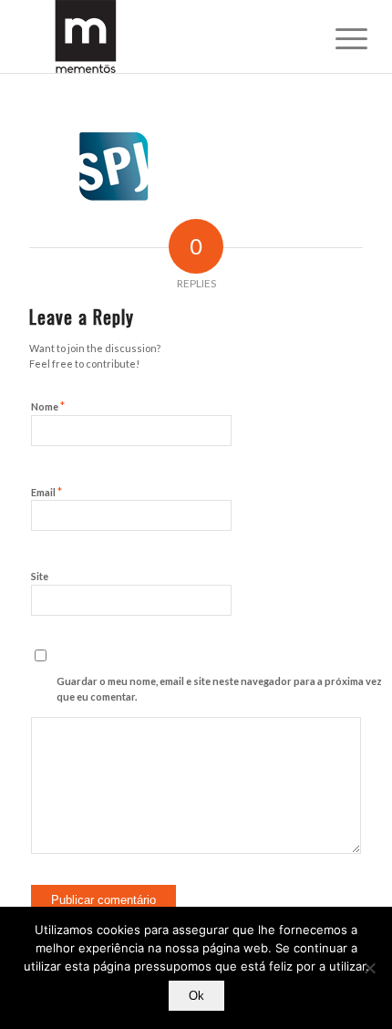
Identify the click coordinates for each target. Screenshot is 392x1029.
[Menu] (337, 38)
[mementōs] (162, 36)
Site (39, 576)
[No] (369, 968)
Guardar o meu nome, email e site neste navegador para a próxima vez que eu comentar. (219, 688)
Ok (196, 996)
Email (46, 491)
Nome (48, 406)
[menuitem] (337, 38)
